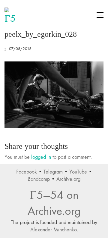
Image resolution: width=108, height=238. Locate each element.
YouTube (78, 172)
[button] (100, 15)
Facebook (26, 172)
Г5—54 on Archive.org (54, 203)
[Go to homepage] (12, 15)
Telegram (53, 172)
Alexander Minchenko (53, 230)
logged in (41, 157)
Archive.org (68, 179)
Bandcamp (39, 179)
